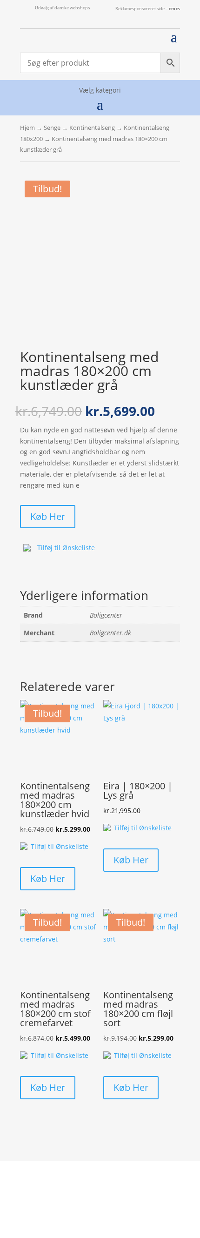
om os (174, 9)
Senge (52, 127)
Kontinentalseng (92, 127)
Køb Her (47, 516)
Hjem (27, 127)
